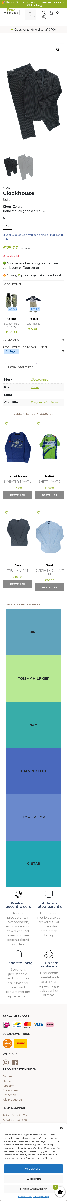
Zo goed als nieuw (44, 402)
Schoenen (9, 1095)
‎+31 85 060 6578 (16, 1115)
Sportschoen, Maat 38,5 (11, 325)
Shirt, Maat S (49, 481)
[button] (61, 1127)
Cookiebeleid (25, 1196)
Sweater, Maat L (17, 481)
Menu (32, 16)
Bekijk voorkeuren (33, 1189)
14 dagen (11, 351)
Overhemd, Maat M (49, 572)
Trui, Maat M (17, 570)
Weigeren (33, 1178)
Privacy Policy (41, 1196)
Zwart (35, 387)
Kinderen (9, 1085)
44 (33, 395)
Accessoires (10, 1090)
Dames (7, 1076)
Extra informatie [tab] (21, 367)
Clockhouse (39, 379)
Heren (7, 1081)
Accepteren (33, 1168)
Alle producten (12, 1099)
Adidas (13, 309)
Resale (35, 309)
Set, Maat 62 (33, 323)
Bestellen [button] (17, 495)
